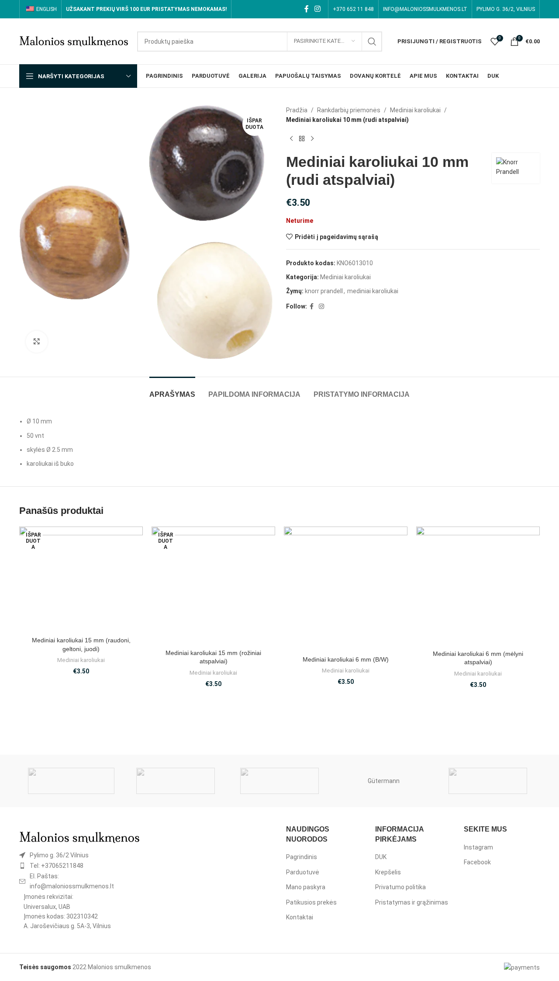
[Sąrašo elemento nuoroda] (79, 855)
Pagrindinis (301, 856)
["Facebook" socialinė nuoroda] (306, 9)
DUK (380, 856)
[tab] (172, 390)
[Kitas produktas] (312, 139)
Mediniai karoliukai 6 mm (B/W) (346, 659)
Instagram (478, 847)
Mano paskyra (305, 887)
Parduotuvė (302, 872)
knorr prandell (324, 291)
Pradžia (296, 110)
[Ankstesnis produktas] (291, 139)
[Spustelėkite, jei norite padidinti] (37, 342)
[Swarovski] (71, 781)
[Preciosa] (175, 781)
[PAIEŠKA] (372, 41)
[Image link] (79, 836)
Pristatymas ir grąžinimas (411, 902)
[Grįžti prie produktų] (302, 139)
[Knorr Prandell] (279, 781)
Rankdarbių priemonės (348, 110)
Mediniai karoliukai (415, 110)
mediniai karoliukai (372, 291)
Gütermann (384, 780)
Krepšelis (388, 872)
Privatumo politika (400, 887)
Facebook (477, 862)
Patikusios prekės (311, 902)
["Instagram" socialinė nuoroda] (318, 9)
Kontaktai (299, 917)
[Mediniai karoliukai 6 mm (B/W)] (345, 589)
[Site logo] (73, 40)
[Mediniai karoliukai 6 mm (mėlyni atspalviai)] (478, 586)
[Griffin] (488, 781)
